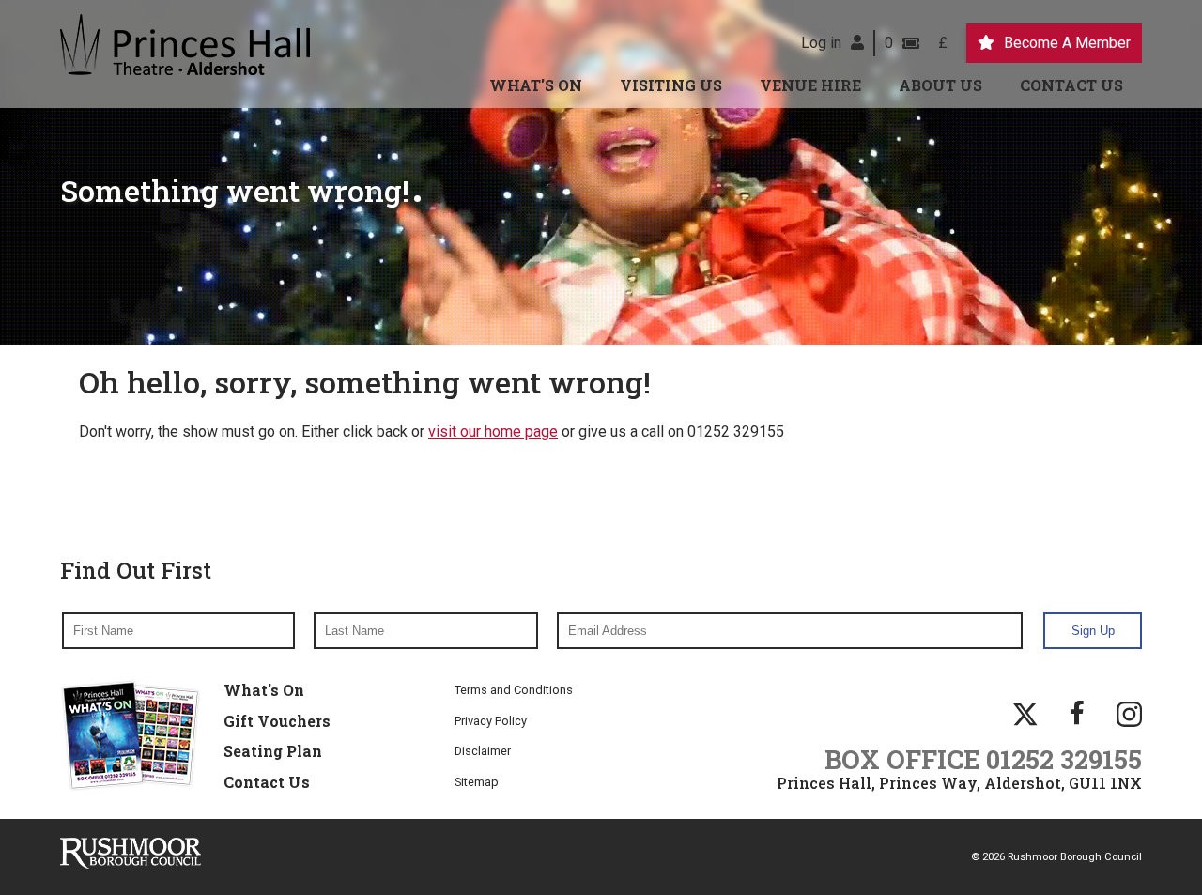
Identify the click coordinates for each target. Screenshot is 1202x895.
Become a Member (1067, 43)
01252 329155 (1064, 759)
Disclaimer (483, 751)
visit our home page (493, 431)
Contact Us (1071, 85)
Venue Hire (810, 85)
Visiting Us (671, 85)
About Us (940, 85)
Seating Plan (272, 751)
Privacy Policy (491, 721)
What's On (535, 85)
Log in (821, 43)
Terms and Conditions (514, 690)
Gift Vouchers (277, 721)
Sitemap (477, 782)
